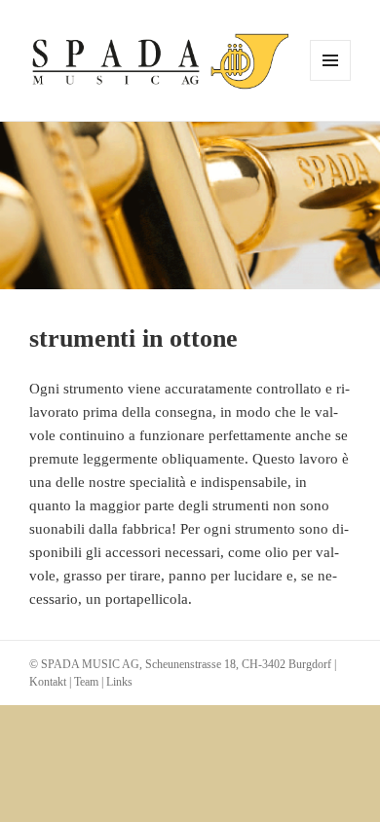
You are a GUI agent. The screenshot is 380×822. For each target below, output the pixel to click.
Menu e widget (331, 80)
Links (119, 682)
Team (86, 682)
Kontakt (47, 682)
